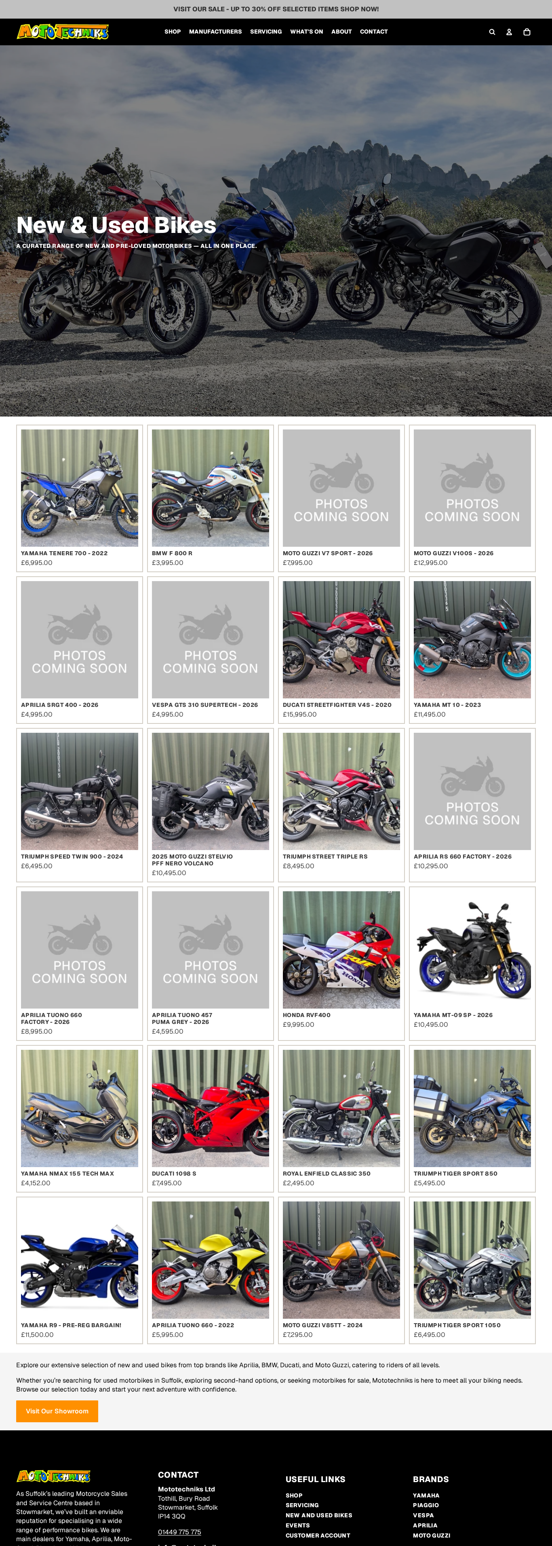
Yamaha (426, 1495)
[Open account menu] (509, 32)
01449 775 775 (179, 1532)
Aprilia (425, 1525)
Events (298, 1525)
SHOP (294, 1495)
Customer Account (318, 1535)
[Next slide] (126, 488)
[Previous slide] (33, 488)
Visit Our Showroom (57, 1411)
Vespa (423, 1515)
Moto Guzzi (431, 1535)
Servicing (302, 1505)
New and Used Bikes (319, 1515)
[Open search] (492, 32)
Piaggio (426, 1505)
